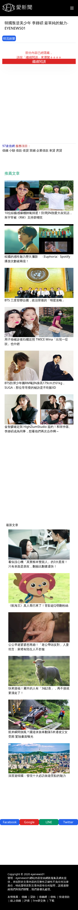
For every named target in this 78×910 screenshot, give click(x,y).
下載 (51, 900)
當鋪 (33, 150)
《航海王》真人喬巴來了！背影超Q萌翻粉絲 (38, 605)
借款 (19, 150)
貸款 (33, 897)
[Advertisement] (39, 103)
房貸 (59, 150)
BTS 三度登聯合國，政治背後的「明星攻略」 (35, 300)
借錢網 (43, 897)
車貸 (52, 150)
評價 (27, 900)
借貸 (26, 150)
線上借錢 (15, 900)
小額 (12, 150)
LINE (49, 822)
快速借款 (64, 897)
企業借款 (42, 150)
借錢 (5, 150)
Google (29, 822)
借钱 (53, 897)
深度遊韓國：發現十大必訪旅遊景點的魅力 (37, 776)
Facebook (10, 822)
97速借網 (8, 146)
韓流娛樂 (9, 38)
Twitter (68, 822)
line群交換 (39, 900)
